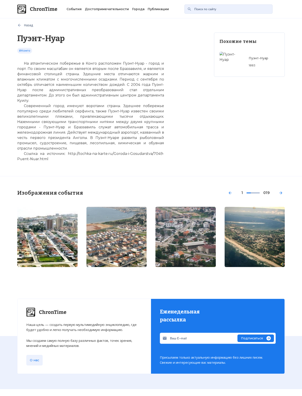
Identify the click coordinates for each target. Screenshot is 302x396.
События (74, 9)
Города (138, 9)
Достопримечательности (107, 9)
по (161, 79)
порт (21, 69)
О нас (34, 360)
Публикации (158, 9)
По (30, 69)
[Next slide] (281, 193)
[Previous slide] (230, 193)
